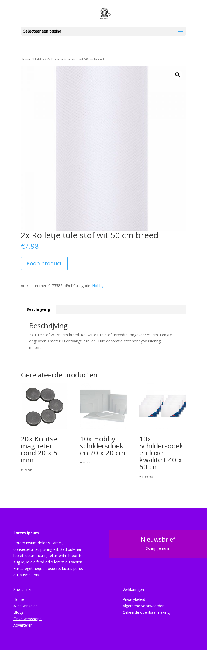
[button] (177, 75)
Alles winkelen (25, 605)
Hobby (38, 59)
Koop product (44, 263)
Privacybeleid (134, 599)
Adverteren (23, 625)
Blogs (18, 612)
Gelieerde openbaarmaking (146, 612)
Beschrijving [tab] (38, 309)
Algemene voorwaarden (143, 605)
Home (25, 59)
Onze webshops (27, 618)
